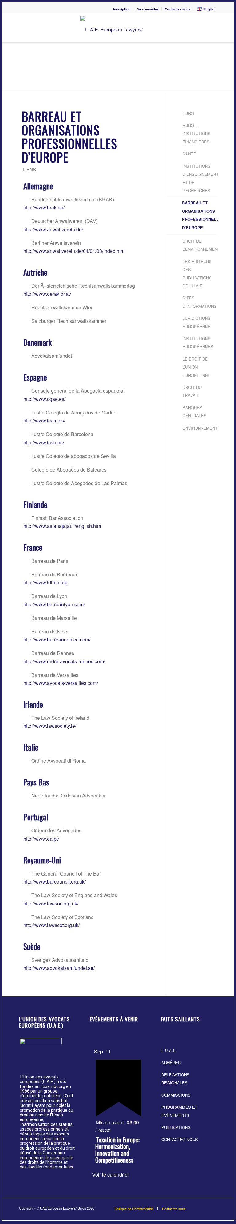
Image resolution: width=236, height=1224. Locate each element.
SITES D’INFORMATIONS (199, 302)
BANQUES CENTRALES (194, 411)
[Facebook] (203, 1207)
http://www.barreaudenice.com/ (56, 639)
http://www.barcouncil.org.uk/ (54, 881)
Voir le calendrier (110, 1174)
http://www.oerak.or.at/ (47, 293)
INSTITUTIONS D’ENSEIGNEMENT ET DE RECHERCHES (199, 178)
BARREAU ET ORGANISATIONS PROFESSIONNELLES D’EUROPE (199, 215)
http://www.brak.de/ (44, 207)
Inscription (122, 9)
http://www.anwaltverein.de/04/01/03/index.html (74, 250)
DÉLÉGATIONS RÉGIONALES (175, 1079)
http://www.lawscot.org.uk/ (51, 925)
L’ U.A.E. (169, 1050)
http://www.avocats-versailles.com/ (60, 682)
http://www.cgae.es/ (44, 398)
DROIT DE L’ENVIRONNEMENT (199, 245)
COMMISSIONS (176, 1095)
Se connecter (147, 9)
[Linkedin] (212, 1207)
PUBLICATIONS (176, 1127)
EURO (188, 113)
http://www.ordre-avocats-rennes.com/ (64, 661)
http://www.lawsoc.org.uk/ (50, 903)
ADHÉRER (171, 1062)
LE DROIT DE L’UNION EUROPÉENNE (196, 367)
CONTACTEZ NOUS (179, 1139)
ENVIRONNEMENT (199, 428)
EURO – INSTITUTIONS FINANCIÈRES (196, 133)
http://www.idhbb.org (45, 582)
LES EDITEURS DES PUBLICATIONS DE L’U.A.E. (197, 273)
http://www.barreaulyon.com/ (54, 604)
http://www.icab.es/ (43, 442)
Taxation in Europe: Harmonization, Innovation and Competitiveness (117, 1149)
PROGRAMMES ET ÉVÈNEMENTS (179, 1111)
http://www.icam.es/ (44, 420)
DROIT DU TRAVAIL (192, 391)
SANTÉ (189, 154)
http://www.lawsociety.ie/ (49, 725)
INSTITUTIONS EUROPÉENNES (198, 342)
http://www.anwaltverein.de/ (53, 229)
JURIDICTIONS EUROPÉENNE (196, 322)
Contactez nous (178, 9)
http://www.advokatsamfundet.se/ (59, 967)
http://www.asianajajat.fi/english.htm (62, 526)
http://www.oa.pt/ (41, 838)
